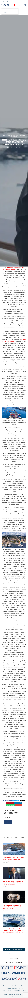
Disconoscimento (14, 954)
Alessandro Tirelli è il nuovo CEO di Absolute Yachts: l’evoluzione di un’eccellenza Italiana (13, 882)
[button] (7, 800)
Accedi (8, 822)
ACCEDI (5, 10)
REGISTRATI (6, 12)
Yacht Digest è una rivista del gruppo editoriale (14, 985)
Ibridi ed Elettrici (6, 135)
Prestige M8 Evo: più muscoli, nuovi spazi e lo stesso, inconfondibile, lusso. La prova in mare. (13, 859)
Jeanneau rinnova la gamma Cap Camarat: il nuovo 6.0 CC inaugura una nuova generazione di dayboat (13, 930)
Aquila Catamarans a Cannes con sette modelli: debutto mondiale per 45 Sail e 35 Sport (13, 906)
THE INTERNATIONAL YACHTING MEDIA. (14, 988)
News (17, 135)
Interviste (13, 135)
